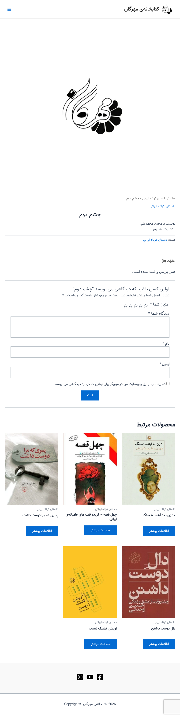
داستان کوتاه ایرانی (154, 198)
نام (166, 343)
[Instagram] (80, 677)
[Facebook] (99, 677)
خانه (172, 198)
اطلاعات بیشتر (159, 531)
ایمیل (164, 364)
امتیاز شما (159, 304)
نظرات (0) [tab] (168, 261)
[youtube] (90, 677)
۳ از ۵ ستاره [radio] (136, 306)
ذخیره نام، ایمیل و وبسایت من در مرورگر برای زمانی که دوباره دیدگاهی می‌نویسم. (109, 384)
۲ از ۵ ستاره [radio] (141, 306)
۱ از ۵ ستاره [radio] (146, 306)
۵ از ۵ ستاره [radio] (126, 306)
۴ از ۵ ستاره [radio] (131, 306)
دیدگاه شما (158, 313)
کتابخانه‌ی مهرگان (141, 9)
